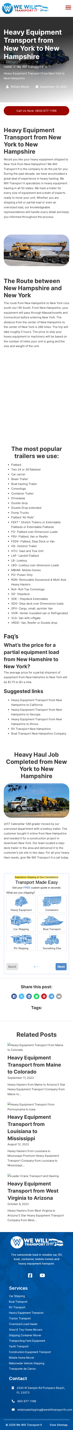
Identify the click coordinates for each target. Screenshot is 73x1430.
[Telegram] (51, 996)
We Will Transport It (30, 67)
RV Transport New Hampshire (31, 729)
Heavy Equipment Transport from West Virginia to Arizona (32, 1191)
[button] (36, 6)
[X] (21, 996)
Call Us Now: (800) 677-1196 (36, 110)
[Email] (59, 996)
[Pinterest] (44, 996)
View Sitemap (59, 1424)
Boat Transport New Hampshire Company (38, 733)
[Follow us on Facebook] (30, 1275)
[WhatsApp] (36, 996)
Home (8, 67)
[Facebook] (14, 996)
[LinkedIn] (29, 996)
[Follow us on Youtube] (42, 1275)
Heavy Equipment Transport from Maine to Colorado (34, 1065)
